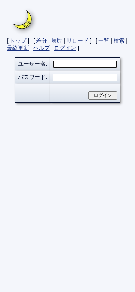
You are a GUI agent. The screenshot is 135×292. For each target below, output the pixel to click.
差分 (41, 41)
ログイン (65, 48)
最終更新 (18, 48)
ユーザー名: (32, 64)
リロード (77, 41)
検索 (119, 41)
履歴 (56, 41)
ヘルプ (41, 48)
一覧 (103, 41)
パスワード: (32, 77)
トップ (18, 41)
